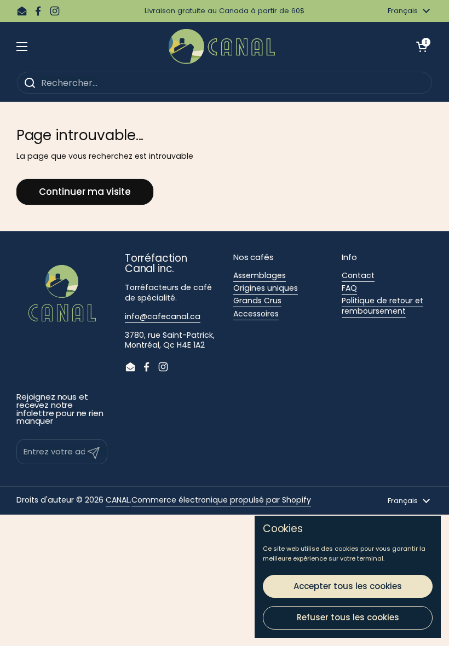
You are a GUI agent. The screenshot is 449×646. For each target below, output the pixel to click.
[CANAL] (222, 47)
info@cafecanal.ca (162, 316)
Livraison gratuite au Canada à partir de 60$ (224, 10)
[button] (422, 46)
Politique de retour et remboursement (382, 305)
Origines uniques (265, 287)
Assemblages (259, 275)
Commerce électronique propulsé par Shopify (221, 499)
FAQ (349, 287)
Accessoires (256, 313)
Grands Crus (257, 300)
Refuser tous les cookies (348, 617)
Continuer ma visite (85, 191)
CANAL (118, 499)
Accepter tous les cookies (347, 586)
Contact (358, 275)
